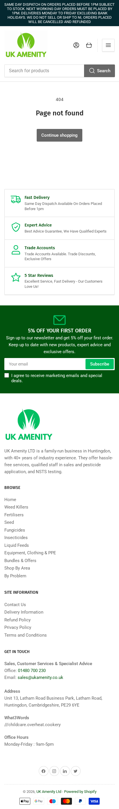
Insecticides (16, 537)
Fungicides (14, 530)
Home (10, 499)
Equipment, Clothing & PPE (30, 552)
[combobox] (59, 70)
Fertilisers (14, 514)
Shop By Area (17, 568)
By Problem (15, 575)
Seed (9, 522)
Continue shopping (59, 135)
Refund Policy (17, 620)
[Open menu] (108, 45)
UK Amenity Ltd (48, 791)
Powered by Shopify (80, 791)
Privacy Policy (17, 627)
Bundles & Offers (20, 560)
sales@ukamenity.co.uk (40, 677)
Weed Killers (16, 507)
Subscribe (99, 364)
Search (103, 70)
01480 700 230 (32, 670)
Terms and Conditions (25, 635)
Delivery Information (23, 612)
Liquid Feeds (16, 545)
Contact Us (15, 604)
